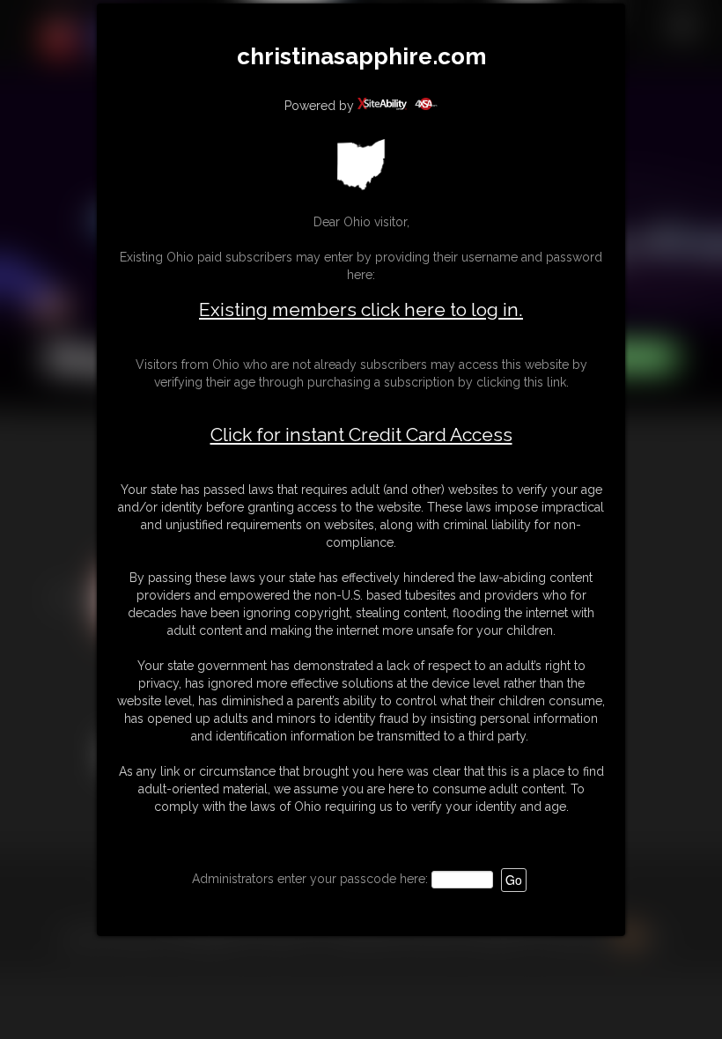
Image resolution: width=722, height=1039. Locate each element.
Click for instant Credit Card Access (361, 435)
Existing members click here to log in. (361, 309)
